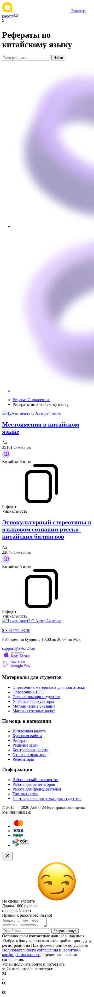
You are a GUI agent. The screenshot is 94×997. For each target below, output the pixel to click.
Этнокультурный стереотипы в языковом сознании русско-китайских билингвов (46, 529)
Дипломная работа (29, 731)
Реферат (20, 740)
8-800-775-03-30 (16, 630)
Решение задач (25, 745)
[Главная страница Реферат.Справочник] (36, 11)
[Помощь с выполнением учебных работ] (31, 413)
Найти (58, 58)
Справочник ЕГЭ (28, 692)
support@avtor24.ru (18, 648)
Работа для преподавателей (37, 789)
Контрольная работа (30, 750)
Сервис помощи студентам (36, 696)
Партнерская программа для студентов (47, 798)
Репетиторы (23, 759)
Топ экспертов (25, 794)
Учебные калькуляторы (33, 701)
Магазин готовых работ (34, 711)
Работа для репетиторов (34, 784)
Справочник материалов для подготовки (49, 687)
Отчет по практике (29, 754)
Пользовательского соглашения (30, 950)
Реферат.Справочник (31, 399)
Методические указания (34, 706)
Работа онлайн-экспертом (35, 779)
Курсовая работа (27, 735)
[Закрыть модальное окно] (7, 856)
